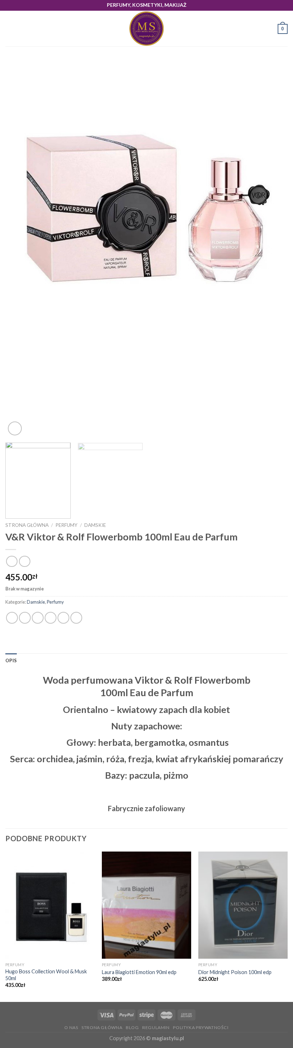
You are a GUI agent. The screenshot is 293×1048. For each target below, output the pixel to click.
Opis (11, 660)
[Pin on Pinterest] (63, 618)
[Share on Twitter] (38, 618)
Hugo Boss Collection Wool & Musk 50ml (46, 974)
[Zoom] (15, 428)
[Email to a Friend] (50, 618)
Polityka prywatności (200, 1027)
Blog (132, 1027)
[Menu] (9, 29)
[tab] (11, 660)
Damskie (95, 525)
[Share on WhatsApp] (12, 618)
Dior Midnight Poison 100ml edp (235, 972)
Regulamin (156, 1027)
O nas (71, 1027)
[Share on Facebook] (25, 618)
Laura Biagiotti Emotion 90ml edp (139, 972)
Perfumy (66, 525)
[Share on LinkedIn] (76, 618)
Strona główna (27, 525)
